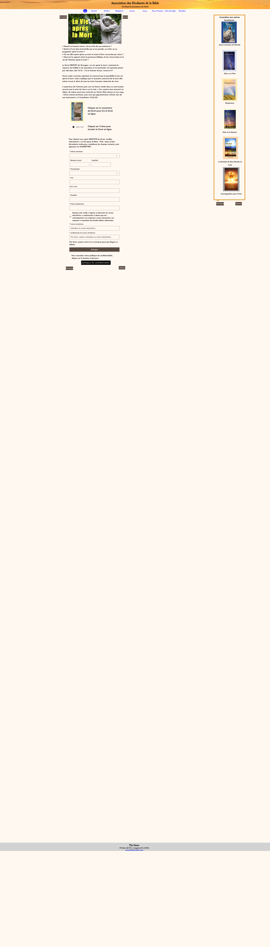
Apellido (94, 160)
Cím (71, 178)
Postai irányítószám (76, 204)
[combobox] (94, 156)
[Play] (74, 127)
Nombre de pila (75, 160)
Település (73, 195)
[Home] (85, 11)
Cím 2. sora (73, 186)
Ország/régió (74, 169)
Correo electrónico (76, 224)
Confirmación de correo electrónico (82, 233)
